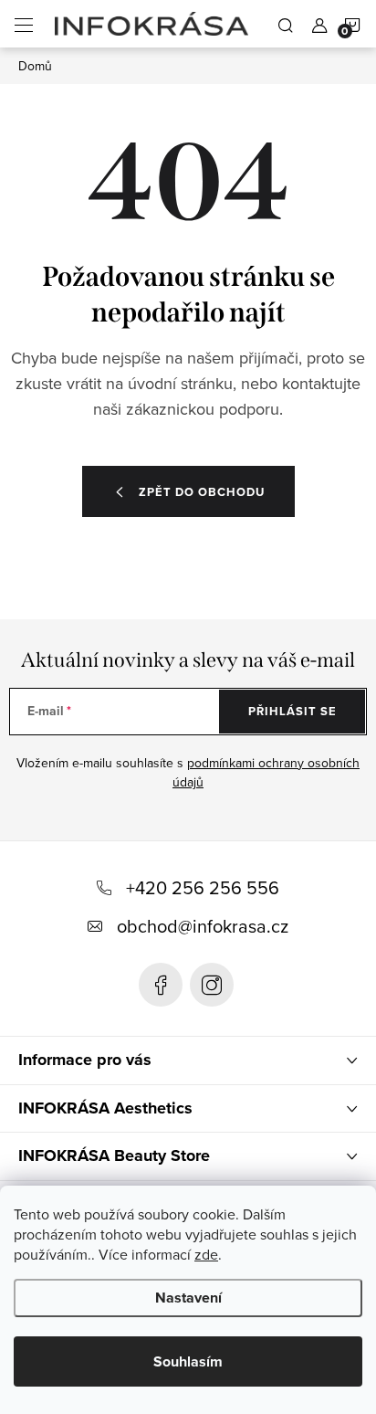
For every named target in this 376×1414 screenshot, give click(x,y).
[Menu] (23, 23)
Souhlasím (188, 1361)
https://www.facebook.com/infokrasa (161, 985)
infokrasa (212, 985)
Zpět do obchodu (202, 492)
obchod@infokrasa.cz (202, 926)
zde (206, 1254)
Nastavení (188, 1297)
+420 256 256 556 (202, 887)
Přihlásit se (292, 711)
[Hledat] (285, 23)
